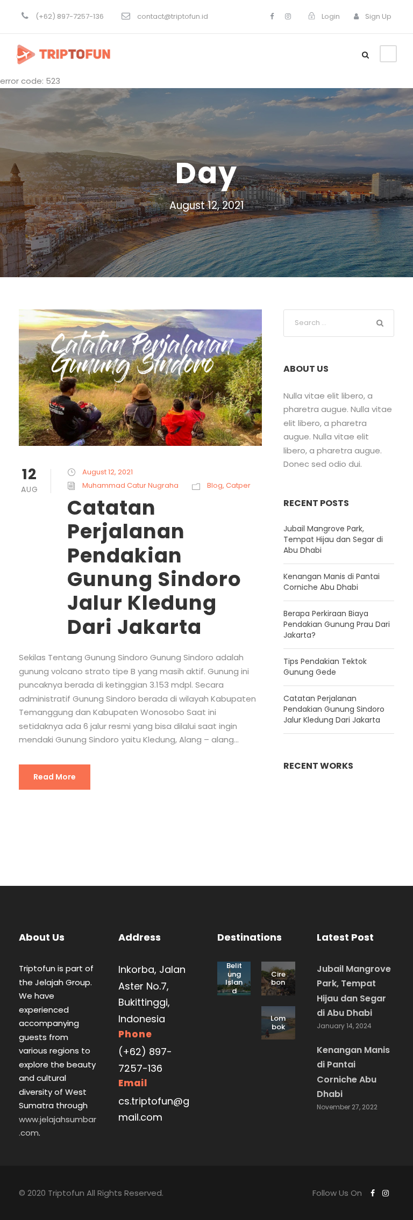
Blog (215, 485)
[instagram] (288, 16)
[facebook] (272, 16)
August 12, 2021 (107, 472)
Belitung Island (234, 978)
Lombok (278, 1022)
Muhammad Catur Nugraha (130, 485)
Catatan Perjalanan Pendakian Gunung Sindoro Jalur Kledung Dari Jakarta (154, 567)
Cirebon (278, 978)
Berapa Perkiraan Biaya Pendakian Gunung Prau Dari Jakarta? (336, 624)
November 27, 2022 (347, 1106)
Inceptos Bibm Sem (339, 833)
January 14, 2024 (344, 1025)
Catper (238, 485)
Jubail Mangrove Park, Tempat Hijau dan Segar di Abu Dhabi (333, 539)
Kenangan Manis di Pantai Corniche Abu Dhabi (331, 582)
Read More (54, 776)
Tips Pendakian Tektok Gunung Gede (325, 666)
